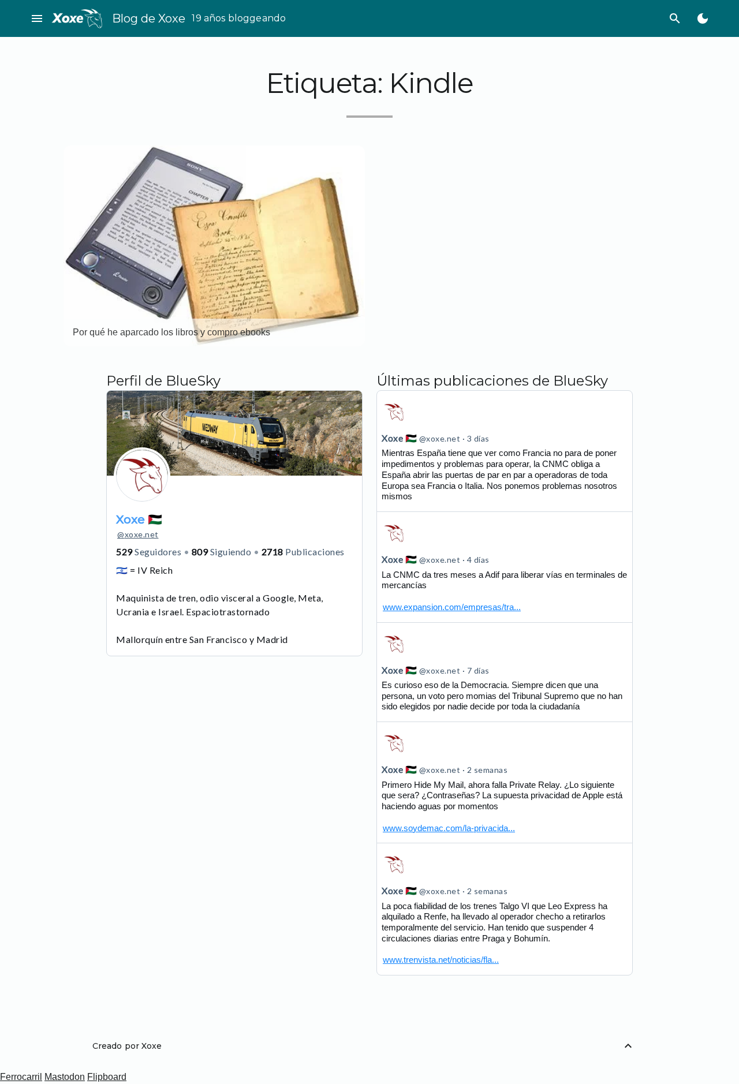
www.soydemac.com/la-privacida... (449, 828)
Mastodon (64, 1077)
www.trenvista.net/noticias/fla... (441, 960)
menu (37, 18)
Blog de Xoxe (148, 18)
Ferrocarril (21, 1077)
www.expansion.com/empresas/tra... (452, 607)
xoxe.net (138, 534)
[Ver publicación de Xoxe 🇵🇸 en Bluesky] (504, 567)
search (675, 18)
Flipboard (106, 1077)
